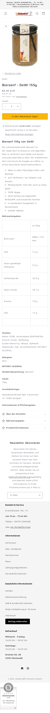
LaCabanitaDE (20, 679)
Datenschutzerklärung (19, 477)
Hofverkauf (10, 543)
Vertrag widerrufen (17, 621)
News (8, 561)
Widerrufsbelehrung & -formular (20, 609)
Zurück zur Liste (13, 73)
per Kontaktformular (21, 527)
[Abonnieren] (39, 495)
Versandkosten (21, 96)
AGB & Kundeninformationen (18, 603)
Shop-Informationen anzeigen (19, 134)
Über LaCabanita (13, 549)
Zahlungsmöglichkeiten (16, 567)
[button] (6, 13)
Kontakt (9, 591)
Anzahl (5, 101)
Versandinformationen (16, 574)
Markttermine (12, 555)
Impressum (10, 615)
